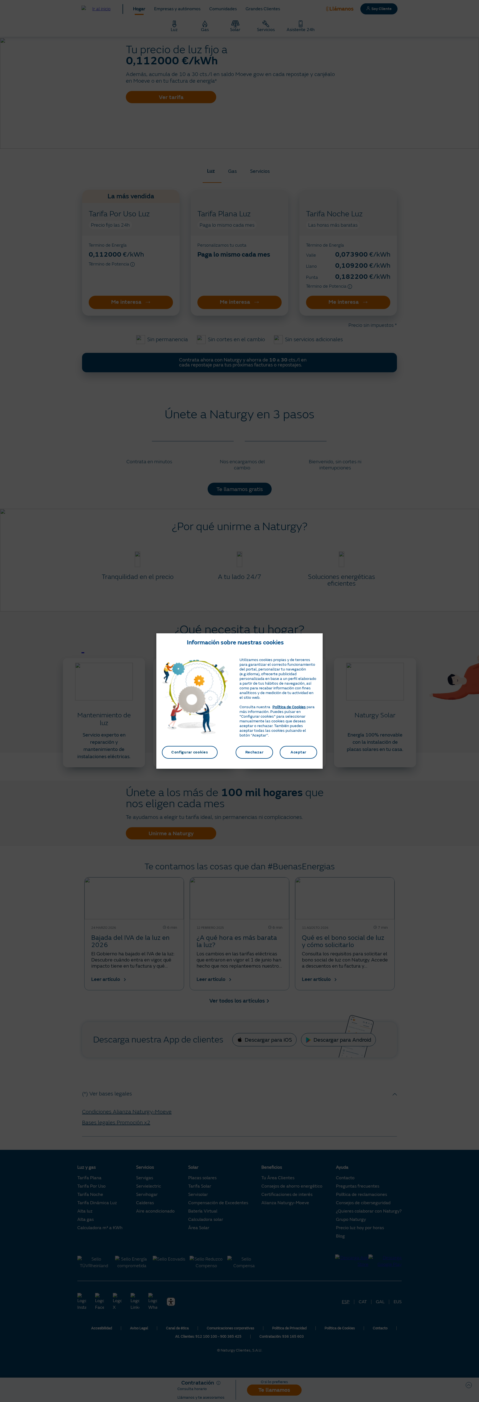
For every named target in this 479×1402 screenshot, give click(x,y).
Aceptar (298, 752)
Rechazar (254, 752)
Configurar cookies (189, 752)
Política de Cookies (289, 707)
